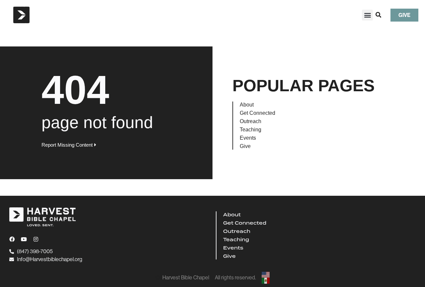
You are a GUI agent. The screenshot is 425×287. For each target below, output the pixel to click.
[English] (266, 275)
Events (248, 138)
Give (245, 146)
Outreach (250, 121)
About (247, 105)
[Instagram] (36, 239)
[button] (367, 15)
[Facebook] (12, 239)
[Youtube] (24, 239)
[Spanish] (266, 281)
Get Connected (257, 113)
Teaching (250, 129)
